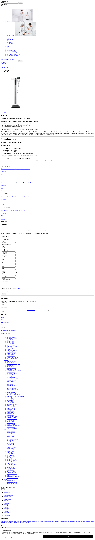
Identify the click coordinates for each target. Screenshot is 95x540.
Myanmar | (11, 409)
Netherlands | (11, 459)
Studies (3, 324)
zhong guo (7, 499)
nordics (6, 508)
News (8, 46)
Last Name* (5, 253)
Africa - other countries (12, 358)
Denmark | (11, 440)
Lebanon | (11, 407)
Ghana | (10, 342)
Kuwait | (10, 405)
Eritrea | (10, 341)
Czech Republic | (12, 439)
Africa (5, 335)
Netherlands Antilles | (13, 378)
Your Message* (6, 279)
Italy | (10, 453)
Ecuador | (11, 372)
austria (6, 503)
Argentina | (11, 361)
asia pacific (7, 511)
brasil (6, 507)
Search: (2, 2)
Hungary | (11, 449)
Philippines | (11, 413)
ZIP (3, 265)
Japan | (10, 401)
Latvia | (10, 455)
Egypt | (10, 339)
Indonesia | (11, 398)
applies (18, 288)
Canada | (10, 365)
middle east (7, 505)
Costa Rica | (11, 369)
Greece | (10, 448)
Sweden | (11, 471)
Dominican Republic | (14, 370)
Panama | (11, 381)
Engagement (9, 42)
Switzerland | (11, 472)
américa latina (8, 509)
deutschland (7, 492)
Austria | (11, 431)
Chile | (10, 366)
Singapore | (11, 417)
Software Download (11, 51)
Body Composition (11, 35)
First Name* (5, 250)
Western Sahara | (12, 357)
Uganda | (11, 356)
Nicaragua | (11, 380)
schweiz (7, 497)
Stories (8, 47)
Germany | (11, 447)
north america (8, 496)
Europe (5, 429)
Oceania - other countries (12, 483)
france (6, 493)
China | (13, 394)
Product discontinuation (12, 55)
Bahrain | (11, 392)
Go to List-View (4, 67)
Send (2, 174)
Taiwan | (10, 421)
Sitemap (6, 527)
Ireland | (10, 452)
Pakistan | (11, 412)
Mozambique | (13, 346)
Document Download (12, 52)
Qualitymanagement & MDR (13, 54)
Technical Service (11, 50)
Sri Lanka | (11, 420)
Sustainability (10, 43)
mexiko (55, 521)
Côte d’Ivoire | (12, 338)
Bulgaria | (11, 435)
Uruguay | (11, 386)
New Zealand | (12, 482)
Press (2, 319)
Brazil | (13, 364)
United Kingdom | (13, 476)
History (8, 40)
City (3, 268)
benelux (7, 512)
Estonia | (10, 443)
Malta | (10, 457)
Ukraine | (11, 475)
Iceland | (10, 451)
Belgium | (11, 432)
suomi (85, 521)
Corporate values (10, 39)
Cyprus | (10, 437)
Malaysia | (11, 408)
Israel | (10, 400)
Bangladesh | (11, 393)
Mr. (4, 249)
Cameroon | (11, 337)
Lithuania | (11, 456)
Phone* (4, 273)
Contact (5, 57)
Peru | (10, 384)
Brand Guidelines (5, 322)
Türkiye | (11, 424)
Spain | (10, 470)
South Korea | (12, 419)
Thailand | (11, 423)
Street (3, 259)
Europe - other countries (12, 478)
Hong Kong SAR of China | (15, 396)
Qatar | (10, 415)
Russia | (10, 467)
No (2, 262)
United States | (12, 385)
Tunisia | (10, 354)
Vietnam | (11, 427)
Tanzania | (11, 353)
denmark (7, 515)
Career (8, 44)
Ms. (4, 248)
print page (3, 219)
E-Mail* (4, 276)
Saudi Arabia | (12, 416)
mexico (6, 501)
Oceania (5, 479)
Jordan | (10, 403)
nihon (6, 500)
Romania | (11, 466)
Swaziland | (11, 352)
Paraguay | (11, 382)
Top (1, 525)
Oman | (10, 411)
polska (6, 504)
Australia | (11, 480)
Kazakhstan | (12, 404)
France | (10, 445)
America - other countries (12, 389)
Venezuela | (11, 388)
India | (10, 397)
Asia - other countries (12, 428)
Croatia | (10, 436)
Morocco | (11, 345)
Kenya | (10, 344)
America (6, 360)
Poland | (10, 463)
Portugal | (11, 464)
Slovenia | (11, 468)
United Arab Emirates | (14, 425)
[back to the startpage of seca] (7, 59)
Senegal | (10, 349)
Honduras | (11, 376)
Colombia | (11, 368)
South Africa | (12, 350)
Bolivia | (10, 362)
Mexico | (11, 377)
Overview (9, 38)
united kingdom (8, 495)
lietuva (6, 514)
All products (9, 21)
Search (20, 2)
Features (5, 112)
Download (3, 171)
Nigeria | (10, 348)
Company (4, 256)
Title (3, 246)
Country (4, 271)
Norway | (11, 462)
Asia (5, 390)
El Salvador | (12, 373)
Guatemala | (11, 374)
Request (4, 241)
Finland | (10, 444)
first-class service (31, 310)
